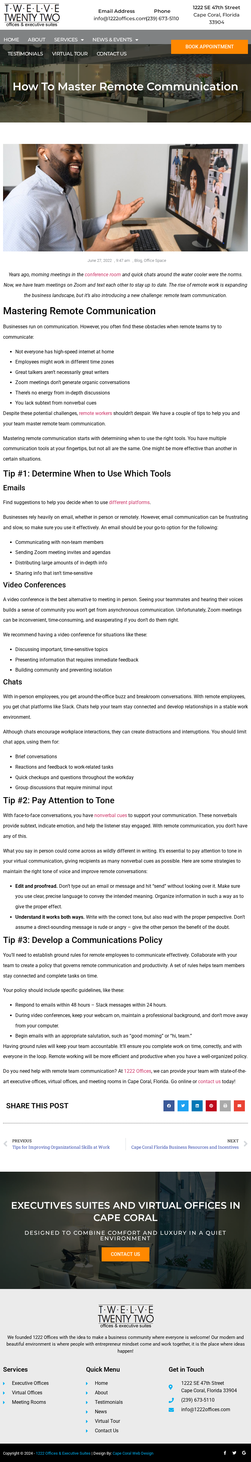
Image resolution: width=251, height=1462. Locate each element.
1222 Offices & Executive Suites (63, 1453)
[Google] (244, 1453)
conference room (103, 274)
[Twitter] (234, 1453)
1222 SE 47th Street (216, 7)
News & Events (112, 40)
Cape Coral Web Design (133, 1453)
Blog (138, 260)
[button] (168, 1105)
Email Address (116, 11)
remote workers (95, 413)
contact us (209, 1081)
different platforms (129, 502)
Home (11, 40)
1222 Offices (137, 1071)
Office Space (155, 260)
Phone (162, 11)
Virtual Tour (70, 54)
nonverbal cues (110, 815)
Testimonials (25, 54)
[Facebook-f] (225, 1453)
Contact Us (112, 54)
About (36, 40)
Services (66, 40)
